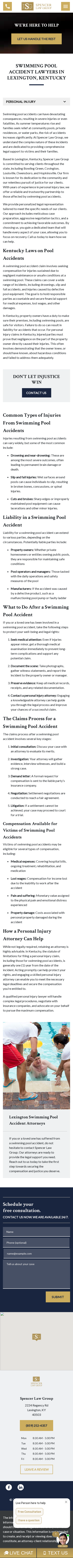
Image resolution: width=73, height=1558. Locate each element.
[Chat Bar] (36, 1553)
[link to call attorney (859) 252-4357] (7, 6)
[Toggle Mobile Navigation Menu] (65, 6)
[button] (36, 1337)
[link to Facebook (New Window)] (9, 1487)
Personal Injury (21, 101)
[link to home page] (36, 6)
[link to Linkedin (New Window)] (21, 1487)
